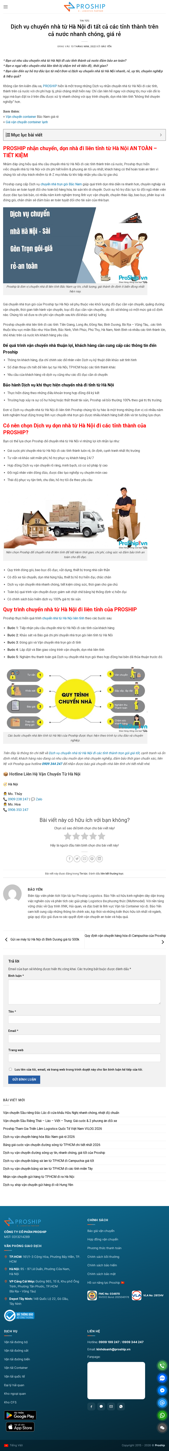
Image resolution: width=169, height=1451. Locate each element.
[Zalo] (101, 1406)
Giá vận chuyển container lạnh (27, 122)
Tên (12, 1011)
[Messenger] (162, 1390)
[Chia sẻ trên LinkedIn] (99, 858)
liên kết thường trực (112, 873)
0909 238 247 (18, 799)
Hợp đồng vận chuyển (102, 1239)
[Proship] (43, 1222)
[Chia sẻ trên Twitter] (77, 858)
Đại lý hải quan (14, 1385)
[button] (5, 7)
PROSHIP (50, 86)
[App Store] (43, 1427)
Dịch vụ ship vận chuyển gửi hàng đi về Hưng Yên (38, 1185)
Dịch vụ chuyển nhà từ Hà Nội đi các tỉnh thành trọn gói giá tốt (94, 753)
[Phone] (162, 1365)
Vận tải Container (16, 1368)
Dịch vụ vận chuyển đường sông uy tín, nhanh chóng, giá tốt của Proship (54, 1153)
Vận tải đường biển (17, 1359)
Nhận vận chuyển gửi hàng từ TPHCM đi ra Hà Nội (38, 1177)
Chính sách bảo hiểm (102, 1265)
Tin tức (84, 20)
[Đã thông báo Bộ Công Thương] (19, 1315)
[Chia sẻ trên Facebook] (69, 858)
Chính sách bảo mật (101, 1274)
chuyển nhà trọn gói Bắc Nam (61, 184)
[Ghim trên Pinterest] (92, 858)
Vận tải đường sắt (16, 1350)
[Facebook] (91, 1406)
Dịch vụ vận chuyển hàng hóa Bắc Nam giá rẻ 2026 (39, 1137)
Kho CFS (10, 1402)
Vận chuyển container (21, 117)
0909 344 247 (52, 764)
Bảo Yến (106, 46)
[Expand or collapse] (160, 134)
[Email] (111, 1406)
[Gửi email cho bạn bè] (84, 858)
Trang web (15, 1050)
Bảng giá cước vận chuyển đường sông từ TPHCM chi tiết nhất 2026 (51, 1145)
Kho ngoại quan (15, 1394)
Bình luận (16, 976)
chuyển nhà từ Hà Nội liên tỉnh (63, 618)
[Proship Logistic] (84, 7)
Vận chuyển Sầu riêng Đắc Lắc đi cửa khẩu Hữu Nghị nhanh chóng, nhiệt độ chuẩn (61, 1113)
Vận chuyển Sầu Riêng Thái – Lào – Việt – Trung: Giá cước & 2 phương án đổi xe (60, 1121)
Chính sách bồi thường (103, 1257)
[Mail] (162, 1403)
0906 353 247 (18, 810)
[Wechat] (162, 1427)
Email (13, 1031)
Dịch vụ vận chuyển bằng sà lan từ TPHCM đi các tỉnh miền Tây (48, 1169)
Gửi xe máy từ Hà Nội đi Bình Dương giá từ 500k (44, 939)
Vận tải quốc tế (14, 1376)
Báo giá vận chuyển (100, 1231)
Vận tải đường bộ (16, 1342)
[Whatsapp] (121, 1406)
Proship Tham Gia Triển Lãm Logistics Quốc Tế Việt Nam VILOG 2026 (52, 1129)
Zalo (39, 799)
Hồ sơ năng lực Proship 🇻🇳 (105, 1283)
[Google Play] (43, 1415)
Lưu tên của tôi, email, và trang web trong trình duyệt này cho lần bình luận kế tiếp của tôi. (79, 1069)
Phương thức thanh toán (104, 1248)
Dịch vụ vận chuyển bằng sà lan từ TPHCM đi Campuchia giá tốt (48, 1161)
